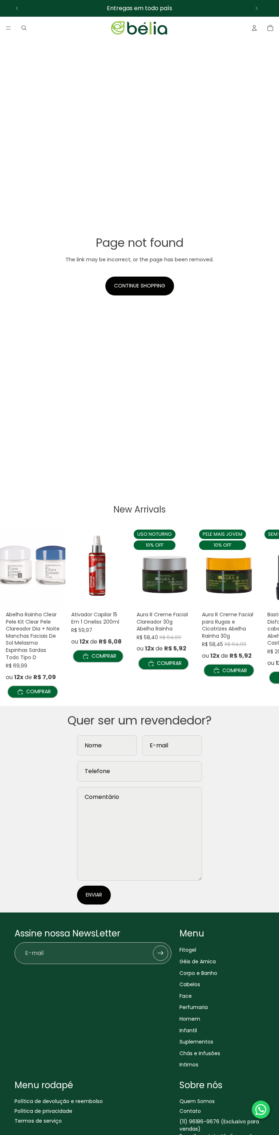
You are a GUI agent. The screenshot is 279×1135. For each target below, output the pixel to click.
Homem (189, 1018)
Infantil (188, 1030)
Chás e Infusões (199, 1053)
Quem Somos (197, 1101)
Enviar (94, 894)
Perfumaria (193, 1007)
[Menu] (8, 28)
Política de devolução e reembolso (59, 1101)
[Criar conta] (160, 953)
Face (185, 996)
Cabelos (189, 984)
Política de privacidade (43, 1111)
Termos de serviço (38, 1120)
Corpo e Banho (198, 972)
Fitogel (187, 950)
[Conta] (254, 28)
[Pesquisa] (24, 28)
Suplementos (196, 1041)
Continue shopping (139, 285)
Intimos (188, 1064)
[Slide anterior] (17, 8)
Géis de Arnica (197, 961)
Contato (190, 1111)
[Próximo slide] (256, 8)
